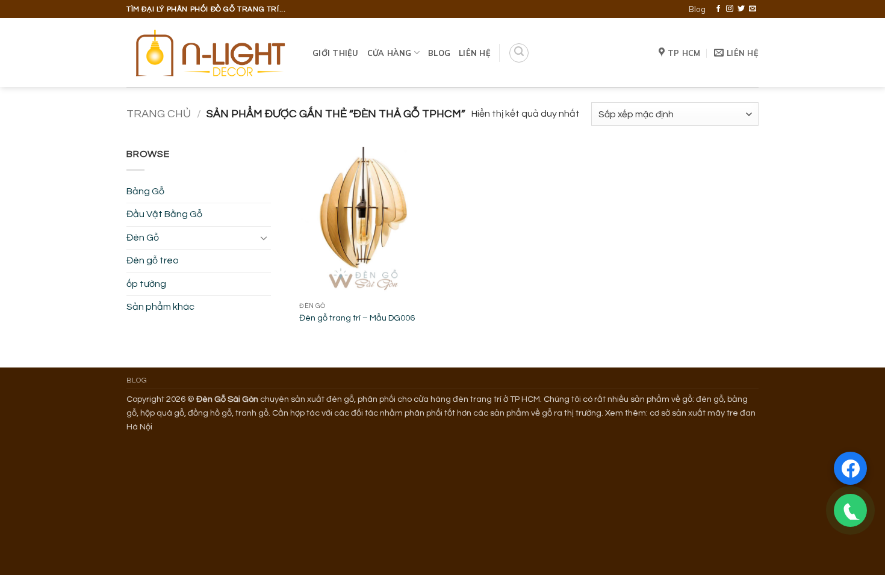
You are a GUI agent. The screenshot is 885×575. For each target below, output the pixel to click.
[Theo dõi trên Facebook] (718, 9)
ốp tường (146, 284)
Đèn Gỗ (142, 237)
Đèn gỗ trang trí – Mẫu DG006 (357, 317)
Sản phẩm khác (160, 307)
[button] (519, 53)
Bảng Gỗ (145, 191)
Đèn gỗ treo (152, 260)
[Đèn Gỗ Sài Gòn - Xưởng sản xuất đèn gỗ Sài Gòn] (210, 52)
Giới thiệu (335, 53)
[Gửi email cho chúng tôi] (752, 9)
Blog (697, 9)
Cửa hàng (389, 53)
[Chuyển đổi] (263, 237)
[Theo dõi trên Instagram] (729, 9)
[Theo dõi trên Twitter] (741, 9)
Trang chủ (158, 114)
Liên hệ (475, 53)
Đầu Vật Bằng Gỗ (164, 214)
